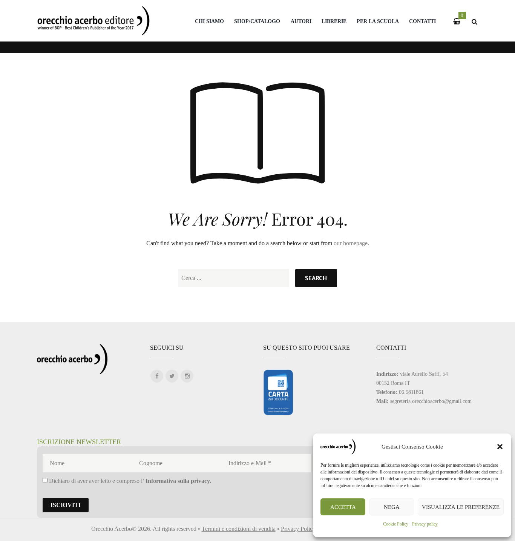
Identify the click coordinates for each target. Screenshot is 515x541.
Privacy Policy (298, 529)
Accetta (343, 507)
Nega (392, 507)
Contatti (422, 21)
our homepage (351, 243)
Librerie (334, 21)
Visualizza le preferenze (461, 507)
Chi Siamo (209, 21)
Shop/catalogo (257, 21)
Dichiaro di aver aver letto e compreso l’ (129, 481)
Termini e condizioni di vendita (239, 529)
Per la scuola (378, 21)
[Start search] (316, 278)
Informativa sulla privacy (178, 481)
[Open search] (474, 22)
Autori (301, 21)
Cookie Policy (395, 524)
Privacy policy (425, 524)
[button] (500, 446)
